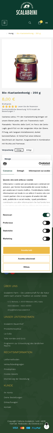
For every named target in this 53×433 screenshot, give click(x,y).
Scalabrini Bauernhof (13, 324)
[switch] (46, 223)
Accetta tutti (26, 250)
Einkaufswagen (11, 402)
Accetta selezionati (26, 259)
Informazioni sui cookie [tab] (39, 171)
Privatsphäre (10, 369)
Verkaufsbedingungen (14, 364)
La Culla (7, 334)
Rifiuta (26, 267)
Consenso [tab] (7, 171)
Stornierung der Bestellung (16, 379)
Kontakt (7, 407)
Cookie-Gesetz (11, 374)
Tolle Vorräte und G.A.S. (15, 338)
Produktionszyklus (12, 329)
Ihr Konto (8, 392)
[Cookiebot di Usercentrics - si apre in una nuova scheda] (39, 163)
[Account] (34, 23)
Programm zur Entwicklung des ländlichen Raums (24, 344)
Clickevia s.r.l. (37, 423)
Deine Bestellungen (13, 397)
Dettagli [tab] (20, 171)
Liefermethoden (11, 359)
